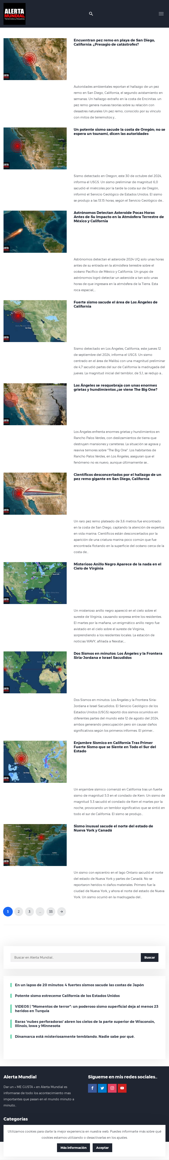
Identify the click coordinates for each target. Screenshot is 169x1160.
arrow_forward (61, 911)
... (40, 912)
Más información (73, 1148)
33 (51, 912)
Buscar (149, 957)
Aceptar (102, 1148)
